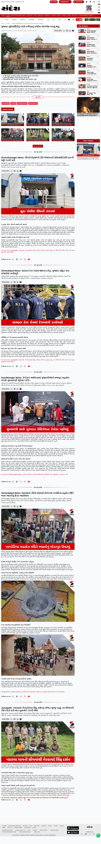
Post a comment (38, 146)
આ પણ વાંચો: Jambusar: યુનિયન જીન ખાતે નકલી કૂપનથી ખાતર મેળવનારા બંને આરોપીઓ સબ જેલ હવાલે (34, 797)
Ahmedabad (5, 103)
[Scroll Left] (1, 20)
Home (3, 15)
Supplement (65, 2)
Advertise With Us (20, 830)
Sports (64, 15)
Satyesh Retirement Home (9, 832)
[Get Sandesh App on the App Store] (73, 832)
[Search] (94, 1)
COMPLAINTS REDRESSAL (25, 832)
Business (47, 15)
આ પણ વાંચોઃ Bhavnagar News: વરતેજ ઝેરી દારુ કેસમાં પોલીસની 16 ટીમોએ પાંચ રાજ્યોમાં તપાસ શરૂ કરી (34, 474)
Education (22, 19)
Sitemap (35, 830)
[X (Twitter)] (70, 31)
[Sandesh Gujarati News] (12, 8)
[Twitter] (99, 7)
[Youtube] (99, 12)
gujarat (8, 23)
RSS (29, 830)
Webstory (41, 15)
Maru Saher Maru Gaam (18, 15)
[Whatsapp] (99, 1)
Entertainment (83, 15)
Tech (48, 19)
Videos (6, 19)
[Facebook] (99, 4)
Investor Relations (7, 830)
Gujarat (8, 15)
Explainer (14, 19)
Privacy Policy (44, 830)
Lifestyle (74, 15)
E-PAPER (54, 1)
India (35, 15)
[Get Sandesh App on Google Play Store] (73, 828)
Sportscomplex (33, 103)
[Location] (90, 2)
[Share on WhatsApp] (98, 835)
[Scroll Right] (66, 20)
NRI (59, 19)
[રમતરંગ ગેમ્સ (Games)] (69, 19)
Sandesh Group (54, 830)
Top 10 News (83, 26)
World (54, 15)
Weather (29, 15)
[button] (30, 15)
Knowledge (31, 19)
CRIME (69, 15)
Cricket (59, 15)
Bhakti (91, 15)
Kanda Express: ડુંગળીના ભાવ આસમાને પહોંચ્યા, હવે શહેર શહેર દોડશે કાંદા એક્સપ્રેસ (37, 692)
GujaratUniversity (22, 103)
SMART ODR (37, 832)
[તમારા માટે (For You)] (73, 19)
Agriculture (40, 19)
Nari (54, 19)
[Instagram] (99, 10)
